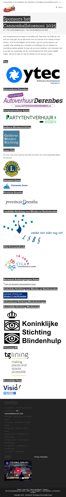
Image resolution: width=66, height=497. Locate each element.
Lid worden (56, 491)
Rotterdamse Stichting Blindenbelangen (24, 301)
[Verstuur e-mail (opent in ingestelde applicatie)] (62, 2)
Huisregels (43, 457)
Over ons (25, 489)
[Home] (4, 30)
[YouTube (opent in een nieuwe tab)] (60, 2)
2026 (23, 491)
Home (19, 489)
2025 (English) (36, 491)
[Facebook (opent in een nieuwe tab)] (58, 2)
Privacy (36, 457)
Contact (33, 492)
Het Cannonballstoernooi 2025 (37, 30)
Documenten (47, 491)
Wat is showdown (35, 489)
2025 (28, 491)
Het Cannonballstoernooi (13, 491)
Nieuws (45, 489)
